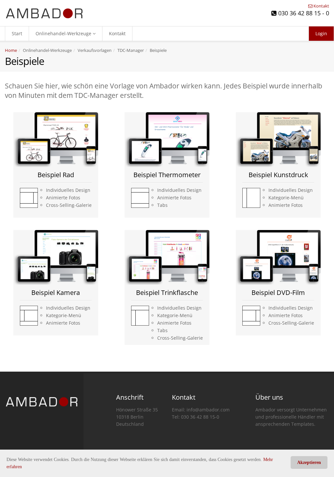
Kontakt (320, 6)
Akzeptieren (309, 462)
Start (17, 33)
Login (321, 33)
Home (11, 50)
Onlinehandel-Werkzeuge (64, 33)
